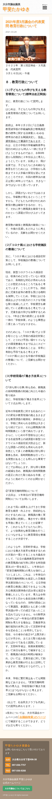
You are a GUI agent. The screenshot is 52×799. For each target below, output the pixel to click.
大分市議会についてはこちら (17, 788)
